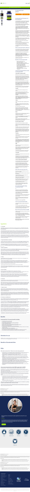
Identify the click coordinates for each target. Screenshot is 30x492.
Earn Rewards (9, 478)
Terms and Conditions (3, 485)
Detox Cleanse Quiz (10, 480)
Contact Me (3, 424)
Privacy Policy (2, 484)
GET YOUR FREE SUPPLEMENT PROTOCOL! (15, 7)
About (9, 477)
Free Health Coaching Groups (10, 481)
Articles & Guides (10, 479)
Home (1, 8)
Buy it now (22, 16)
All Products (3, 8)
